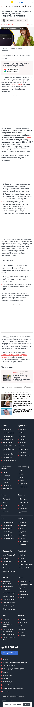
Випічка (22, 619)
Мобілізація (22, 551)
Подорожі (22, 532)
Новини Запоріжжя (9, 446)
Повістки (22, 555)
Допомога (22, 452)
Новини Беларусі (8, 538)
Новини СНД (7, 532)
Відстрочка (23, 561)
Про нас (5, 659)
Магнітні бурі (23, 541)
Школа (21, 446)
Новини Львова (8, 442)
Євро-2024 (23, 483)
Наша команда (7, 682)
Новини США (7, 525)
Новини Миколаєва (9, 460)
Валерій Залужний (9, 596)
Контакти (5, 678)
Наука (3, 495)
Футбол (21, 471)
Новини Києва (7, 429)
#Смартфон (18, 387)
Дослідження (23, 512)
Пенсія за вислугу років (9, 638)
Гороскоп (22, 522)
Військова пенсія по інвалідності (8, 630)
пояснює (28, 137)
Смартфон (6, 512)
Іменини (22, 597)
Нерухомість (7, 479)
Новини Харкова (8, 433)
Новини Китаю (8, 535)
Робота (21, 433)
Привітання (23, 545)
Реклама (5, 672)
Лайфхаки (15, 372)
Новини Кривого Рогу (8, 450)
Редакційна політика (9, 665)
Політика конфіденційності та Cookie (14, 662)
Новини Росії (7, 528)
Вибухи (5, 558)
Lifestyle (21, 518)
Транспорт (6, 475)
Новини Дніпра (8, 436)
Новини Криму (8, 457)
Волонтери (6, 568)
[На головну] (17, 2)
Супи (21, 626)
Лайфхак (22, 538)
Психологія (23, 508)
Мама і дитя (23, 499)
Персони (4, 577)
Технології (6, 499)
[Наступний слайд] (32, 6)
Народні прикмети (25, 585)
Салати (21, 632)
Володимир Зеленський (7, 582)
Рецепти (21, 615)
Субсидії (22, 439)
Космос (5, 502)
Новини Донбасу (8, 454)
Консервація (23, 622)
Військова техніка (9, 571)
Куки (19, 704)
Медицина (22, 442)
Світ (3, 518)
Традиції (22, 588)
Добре (26, 704)
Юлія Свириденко (9, 609)
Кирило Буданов (8, 599)
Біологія (5, 505)
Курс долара (7, 485)
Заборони (22, 591)
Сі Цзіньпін (6, 589)
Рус (31, 2)
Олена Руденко (10, 20)
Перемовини (7, 561)
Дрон (4, 508)
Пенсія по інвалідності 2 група (7, 624)
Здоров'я (21, 495)
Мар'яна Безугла (8, 606)
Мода (21, 528)
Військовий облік (25, 568)
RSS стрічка (6, 691)
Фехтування (23, 487)
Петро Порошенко (9, 602)
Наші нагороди (7, 675)
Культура (22, 535)
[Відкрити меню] (2, 2)
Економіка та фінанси (6, 467)
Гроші (5, 472)
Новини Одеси (8, 439)
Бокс (21, 474)
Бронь (21, 558)
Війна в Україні (6, 551)
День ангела (23, 594)
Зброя (5, 565)
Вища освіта (23, 449)
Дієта (21, 505)
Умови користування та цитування (13, 669)
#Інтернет (9, 387)
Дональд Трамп (8, 586)
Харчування (23, 502)
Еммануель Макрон (9, 593)
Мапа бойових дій (9, 555)
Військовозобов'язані (26, 565)
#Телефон (27, 387)
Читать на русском (7, 24)
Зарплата (22, 429)
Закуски (22, 635)
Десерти (22, 629)
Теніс (21, 477)
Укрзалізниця (7, 488)
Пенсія (3, 615)
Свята (20, 577)
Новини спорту (23, 467)
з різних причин (16, 84)
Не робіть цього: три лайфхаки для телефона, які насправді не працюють (22, 378)
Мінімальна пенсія (9, 634)
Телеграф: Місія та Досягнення (12, 688)
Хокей (21, 480)
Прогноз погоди (24, 455)
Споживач (22, 525)
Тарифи (5, 482)
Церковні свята (24, 581)
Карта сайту (6, 685)
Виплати (22, 436)
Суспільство (22, 426)
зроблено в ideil (7, 700)
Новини (4, 426)
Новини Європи (8, 522)
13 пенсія (6, 619)
